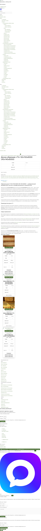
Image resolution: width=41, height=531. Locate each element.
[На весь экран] (3, 529)
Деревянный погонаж (6, 128)
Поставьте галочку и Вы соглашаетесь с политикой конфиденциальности (13, 515)
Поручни (5, 138)
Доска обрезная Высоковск (13, 178)
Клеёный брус (7, 98)
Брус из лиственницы (7, 44)
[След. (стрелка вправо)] (2, 530)
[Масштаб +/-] (5, 529)
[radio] (12, 266)
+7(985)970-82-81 (3, 6)
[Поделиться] (2, 529)
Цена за (5, 350)
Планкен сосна (6, 34)
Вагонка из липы (7, 103)
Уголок (5, 77)
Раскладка (6, 74)
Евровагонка (6, 108)
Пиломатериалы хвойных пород (8, 23)
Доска (5, 24)
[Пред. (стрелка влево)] (0, 530)
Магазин (5, 155)
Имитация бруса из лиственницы (9, 49)
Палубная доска (7, 50)
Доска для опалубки (18, 222)
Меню (1, 18)
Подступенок (6, 70)
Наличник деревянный (8, 68)
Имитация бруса (7, 35)
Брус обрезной (7, 29)
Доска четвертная (7, 40)
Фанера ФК (6, 59)
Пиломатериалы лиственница (8, 43)
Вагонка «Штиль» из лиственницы (10, 45)
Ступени (5, 75)
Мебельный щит (7, 65)
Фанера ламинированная (8, 58)
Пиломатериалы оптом (7, 78)
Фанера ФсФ (6, 60)
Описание (4, 181)
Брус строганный (8, 30)
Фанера (4, 54)
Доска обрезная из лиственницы (9, 113)
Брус (5, 28)
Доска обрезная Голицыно (23, 178)
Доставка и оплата (5, 20)
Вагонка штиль (6, 38)
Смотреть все (3, 180)
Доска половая (6, 39)
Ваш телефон (2, 505)
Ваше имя (2, 416)
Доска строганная (8, 93)
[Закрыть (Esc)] (0, 529)
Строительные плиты (7, 123)
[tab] (21, 181)
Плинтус (5, 133)
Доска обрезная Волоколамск (30, 177)
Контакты (3, 82)
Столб (5, 64)
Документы (4, 79)
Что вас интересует (3, 507)
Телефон (1, 418)
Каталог (3, 88)
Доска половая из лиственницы (9, 48)
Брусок (5, 33)
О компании (4, 19)
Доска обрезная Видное (21, 177)
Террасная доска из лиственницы (10, 53)
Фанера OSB (6, 55)
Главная (2, 155)
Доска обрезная (8, 25)
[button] (20, 84)
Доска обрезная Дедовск (32, 178)
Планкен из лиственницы (8, 118)
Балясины (5, 63)
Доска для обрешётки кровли (27, 218)
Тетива (5, 73)
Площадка (6, 69)
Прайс (3, 80)
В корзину (9, 353)
